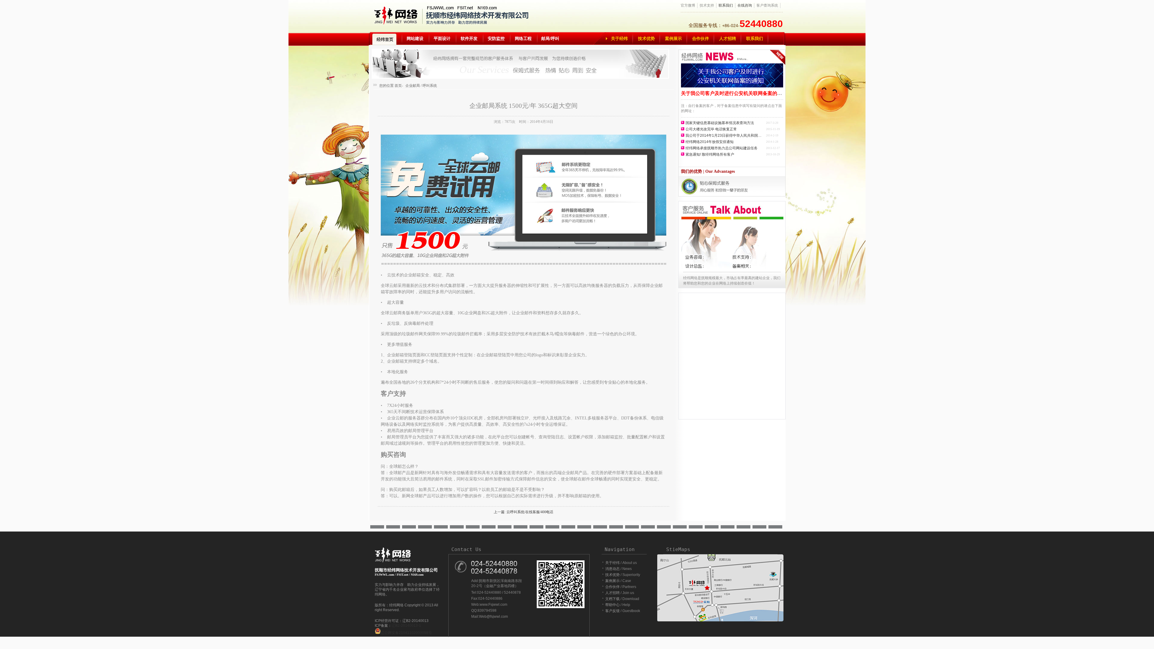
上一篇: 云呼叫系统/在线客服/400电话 (523, 512)
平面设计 (442, 38)
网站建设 (415, 38)
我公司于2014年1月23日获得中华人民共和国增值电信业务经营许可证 (725, 135)
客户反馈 (612, 611)
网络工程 (523, 38)
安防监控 (496, 38)
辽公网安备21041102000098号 (406, 633)
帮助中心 (612, 605)
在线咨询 (744, 5)
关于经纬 (619, 38)
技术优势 (646, 38)
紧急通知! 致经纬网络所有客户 (709, 154)
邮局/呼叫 (550, 38)
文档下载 (612, 599)
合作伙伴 (700, 38)
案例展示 (673, 38)
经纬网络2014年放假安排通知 (709, 142)
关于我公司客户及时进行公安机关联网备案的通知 (734, 93)
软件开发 (469, 38)
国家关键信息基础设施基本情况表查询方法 (719, 123)
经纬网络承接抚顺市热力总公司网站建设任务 (721, 148)
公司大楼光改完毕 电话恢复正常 (711, 129)
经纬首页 (385, 39)
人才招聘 (727, 38)
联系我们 (726, 5)
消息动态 (612, 569)
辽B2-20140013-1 (406, 625)
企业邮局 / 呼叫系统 (421, 86)
